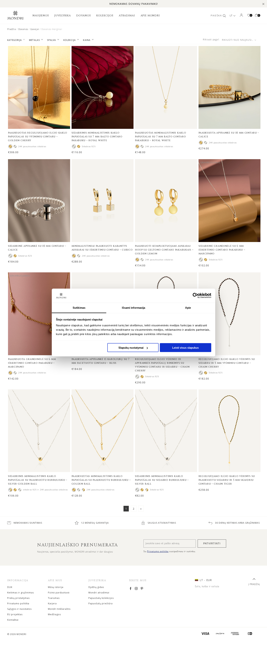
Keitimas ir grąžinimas (20, 592)
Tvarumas (54, 598)
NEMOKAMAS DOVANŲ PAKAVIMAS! (133, 3)
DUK (9, 587)
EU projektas (15, 614)
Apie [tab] (188, 307)
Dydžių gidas (96, 587)
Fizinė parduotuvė (59, 592)
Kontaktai (13, 619)
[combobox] (240, 40)
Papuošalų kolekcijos (101, 598)
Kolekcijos (104, 15)
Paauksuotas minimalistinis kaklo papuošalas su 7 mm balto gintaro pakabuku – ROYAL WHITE (160, 136)
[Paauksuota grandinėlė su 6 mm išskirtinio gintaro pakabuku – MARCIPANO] (206, 260)
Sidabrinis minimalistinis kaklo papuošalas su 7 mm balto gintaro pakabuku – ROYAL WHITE (97, 136)
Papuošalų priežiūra (100, 603)
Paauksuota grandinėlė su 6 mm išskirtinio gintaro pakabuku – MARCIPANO (32, 362)
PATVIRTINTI (212, 543)
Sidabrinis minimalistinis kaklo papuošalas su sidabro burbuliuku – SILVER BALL (162, 479)
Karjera (52, 603)
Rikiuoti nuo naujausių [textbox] (237, 39)
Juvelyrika (62, 15)
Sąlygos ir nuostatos (19, 608)
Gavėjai (34, 29)
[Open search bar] (224, 15)
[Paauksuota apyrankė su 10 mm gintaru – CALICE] (201, 143)
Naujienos (41, 15)
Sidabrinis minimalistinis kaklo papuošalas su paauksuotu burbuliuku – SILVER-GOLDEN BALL (37, 479)
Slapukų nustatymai (130, 347)
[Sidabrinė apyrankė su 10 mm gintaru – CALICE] (206, 143)
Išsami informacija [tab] (133, 307)
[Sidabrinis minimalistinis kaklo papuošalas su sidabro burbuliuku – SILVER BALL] (20, 490)
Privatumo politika (18, 603)
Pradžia (11, 29)
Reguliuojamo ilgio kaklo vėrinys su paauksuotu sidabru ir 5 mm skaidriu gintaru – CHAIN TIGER (227, 479)
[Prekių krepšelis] (256, 15)
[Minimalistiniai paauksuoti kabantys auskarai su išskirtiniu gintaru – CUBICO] (74, 256)
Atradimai (127, 15)
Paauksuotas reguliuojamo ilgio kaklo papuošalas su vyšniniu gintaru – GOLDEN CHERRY (37, 136)
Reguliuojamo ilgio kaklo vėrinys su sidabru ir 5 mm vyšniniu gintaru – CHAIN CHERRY (227, 362)
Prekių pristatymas (18, 598)
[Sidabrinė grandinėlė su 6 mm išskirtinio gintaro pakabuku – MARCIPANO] (201, 260)
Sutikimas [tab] (79, 307)
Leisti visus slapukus (185, 347)
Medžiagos (54, 614)
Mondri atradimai (98, 592)
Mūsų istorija (55, 587)
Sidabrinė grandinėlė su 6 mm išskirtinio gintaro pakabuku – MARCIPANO (222, 249)
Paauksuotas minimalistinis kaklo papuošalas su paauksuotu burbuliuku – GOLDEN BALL (101, 479)
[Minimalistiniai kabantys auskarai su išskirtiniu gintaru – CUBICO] (79, 256)
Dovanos (83, 15)
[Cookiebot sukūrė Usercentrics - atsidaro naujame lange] (195, 295)
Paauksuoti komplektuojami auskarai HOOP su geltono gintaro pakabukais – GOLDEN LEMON (164, 249)
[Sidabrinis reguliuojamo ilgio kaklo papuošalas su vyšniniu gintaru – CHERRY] (15, 146)
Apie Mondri (150, 15)
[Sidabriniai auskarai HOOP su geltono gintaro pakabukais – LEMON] (142, 260)
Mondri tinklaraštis (59, 608)
